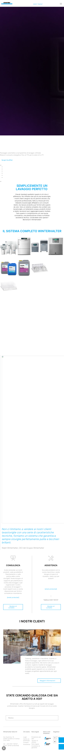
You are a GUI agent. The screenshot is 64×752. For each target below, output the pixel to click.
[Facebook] (58, 738)
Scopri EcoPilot (7, 160)
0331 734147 (38, 4)
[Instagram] (54, 738)
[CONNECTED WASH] (48, 738)
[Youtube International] (54, 742)
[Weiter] (0, 181)
